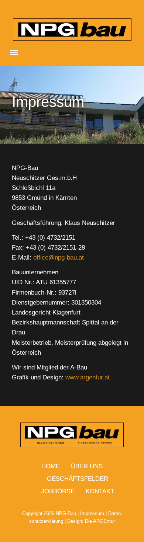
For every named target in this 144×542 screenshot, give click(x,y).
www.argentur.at (87, 377)
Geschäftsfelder (77, 478)
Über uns (87, 466)
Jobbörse (58, 491)
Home (50, 466)
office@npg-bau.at (58, 257)
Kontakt (100, 491)
